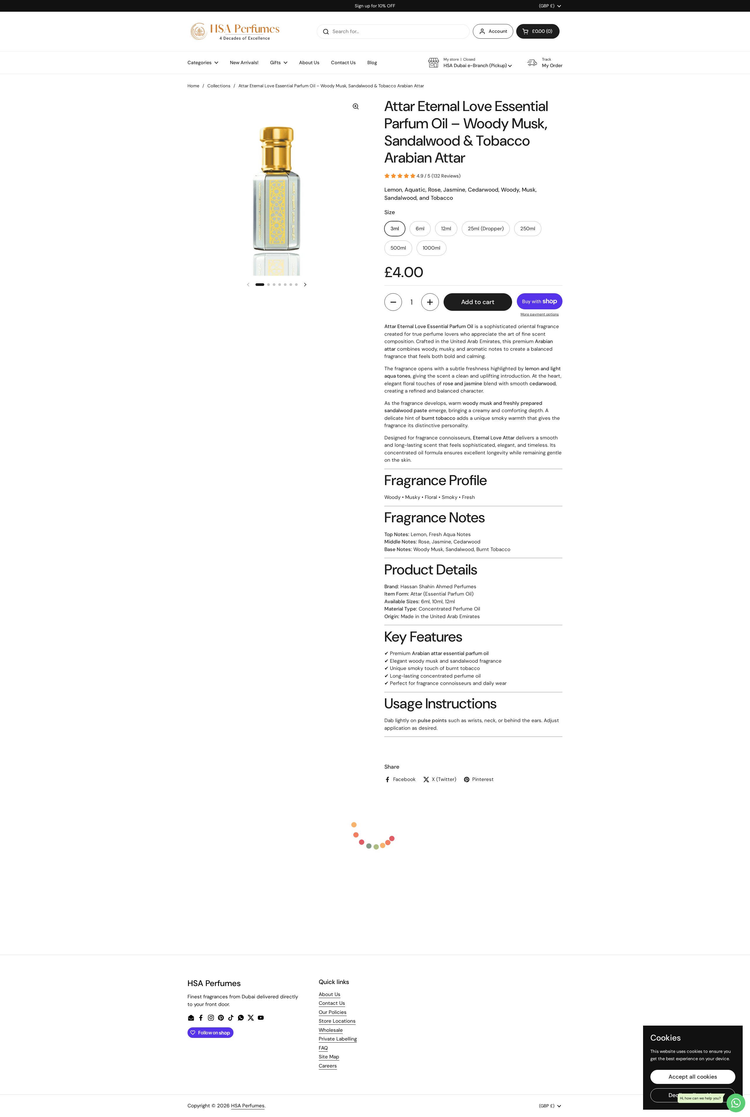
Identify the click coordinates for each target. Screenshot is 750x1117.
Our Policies (333, 1012)
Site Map (329, 1056)
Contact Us (332, 1003)
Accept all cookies (693, 1076)
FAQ (323, 1048)
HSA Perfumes (248, 1105)
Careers (328, 1066)
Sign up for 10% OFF (375, 6)
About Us (329, 994)
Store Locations (337, 1021)
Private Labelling (338, 1039)
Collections (218, 86)
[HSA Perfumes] (234, 31)
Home (193, 86)
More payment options (540, 314)
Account (498, 31)
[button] (538, 31)
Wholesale (331, 1030)
